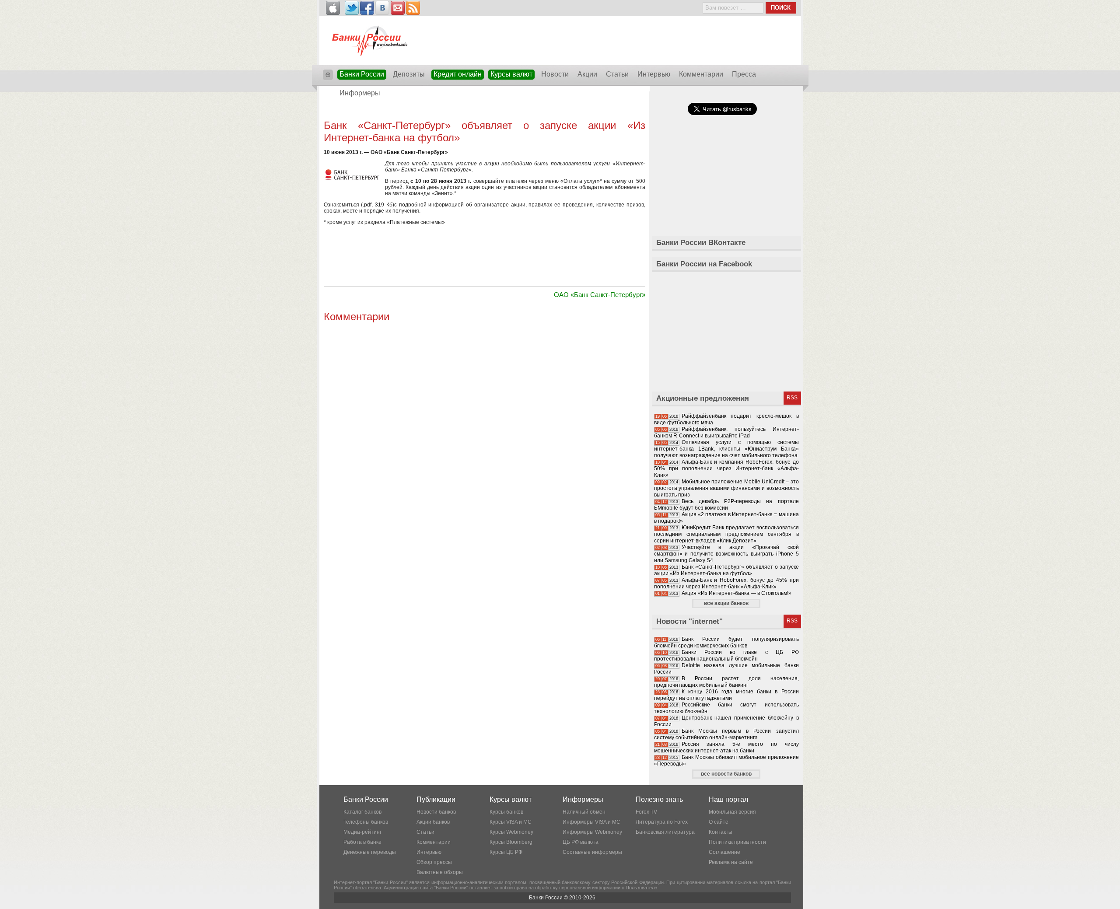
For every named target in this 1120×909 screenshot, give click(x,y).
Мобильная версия (732, 812)
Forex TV (646, 812)
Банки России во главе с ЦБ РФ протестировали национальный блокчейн (726, 655)
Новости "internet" (689, 621)
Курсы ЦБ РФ (506, 852)
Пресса (744, 74)
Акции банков (433, 822)
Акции (587, 74)
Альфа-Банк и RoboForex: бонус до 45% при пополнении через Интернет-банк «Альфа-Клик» (726, 583)
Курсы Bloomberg (511, 842)
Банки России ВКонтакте (701, 242)
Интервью (653, 74)
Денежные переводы (369, 852)
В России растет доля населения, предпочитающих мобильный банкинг (726, 681)
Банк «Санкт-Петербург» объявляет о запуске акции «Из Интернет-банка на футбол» (726, 570)
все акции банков (726, 603)
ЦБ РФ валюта (580, 842)
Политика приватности (737, 842)
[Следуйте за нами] (352, 8)
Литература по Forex (662, 822)
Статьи (617, 74)
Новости (555, 74)
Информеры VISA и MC (591, 822)
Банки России (362, 74)
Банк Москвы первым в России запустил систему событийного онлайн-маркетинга (726, 734)
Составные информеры (592, 852)
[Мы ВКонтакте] (382, 8)
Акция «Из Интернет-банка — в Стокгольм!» (736, 593)
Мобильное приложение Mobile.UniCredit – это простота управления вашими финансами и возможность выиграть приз (726, 488)
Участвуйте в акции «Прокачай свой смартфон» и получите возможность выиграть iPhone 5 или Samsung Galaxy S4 (726, 553)
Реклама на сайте (731, 862)
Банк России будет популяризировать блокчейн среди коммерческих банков (726, 642)
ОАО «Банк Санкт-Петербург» (599, 294)
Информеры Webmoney (592, 832)
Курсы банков (506, 812)
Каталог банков (362, 812)
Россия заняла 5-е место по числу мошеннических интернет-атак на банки (726, 747)
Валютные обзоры (439, 872)
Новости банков (436, 812)
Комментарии (701, 74)
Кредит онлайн (458, 74)
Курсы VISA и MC (511, 822)
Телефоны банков (365, 822)
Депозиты (409, 74)
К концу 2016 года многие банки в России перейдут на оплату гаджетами (726, 695)
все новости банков (726, 774)
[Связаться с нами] (398, 8)
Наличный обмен (584, 812)
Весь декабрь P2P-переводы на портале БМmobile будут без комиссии (726, 504)
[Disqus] (484, 434)
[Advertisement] (484, 110)
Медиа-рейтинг (362, 832)
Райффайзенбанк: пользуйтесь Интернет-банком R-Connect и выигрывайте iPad (726, 432)
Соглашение (724, 852)
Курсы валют (511, 74)
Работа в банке (362, 842)
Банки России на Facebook (704, 264)
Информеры (360, 93)
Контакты (720, 832)
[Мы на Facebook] (367, 8)
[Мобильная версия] (333, 8)
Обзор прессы (434, 862)
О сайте (718, 822)
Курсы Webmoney (511, 832)
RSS (792, 398)
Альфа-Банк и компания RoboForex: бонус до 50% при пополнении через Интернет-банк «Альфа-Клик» (726, 468)
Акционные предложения (702, 398)
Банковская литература (665, 832)
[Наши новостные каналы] (413, 8)
